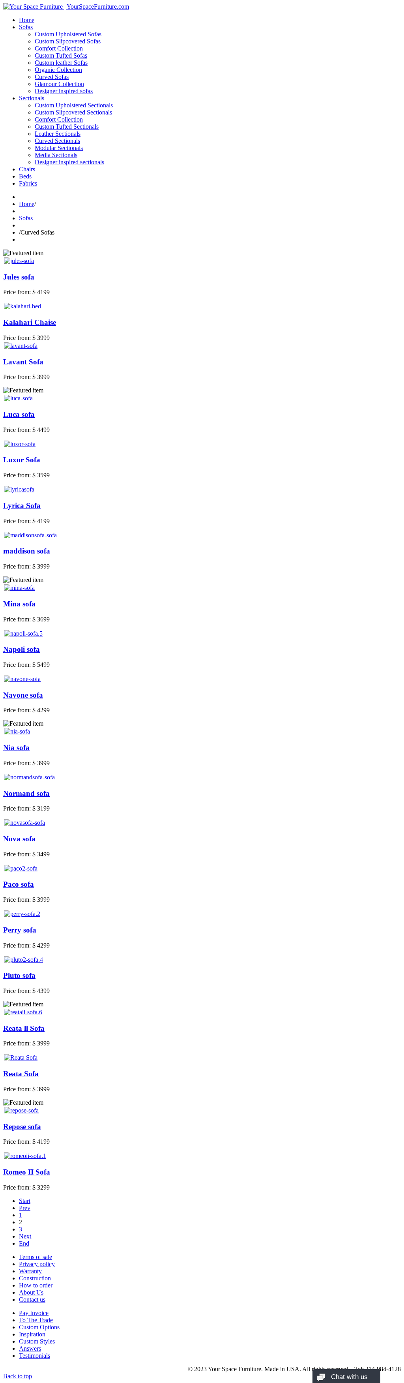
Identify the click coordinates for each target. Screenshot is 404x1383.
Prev (24, 1208)
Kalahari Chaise (29, 322)
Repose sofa (22, 1126)
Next (25, 1236)
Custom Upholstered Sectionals (74, 105)
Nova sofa (19, 839)
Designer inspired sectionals (69, 162)
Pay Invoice (34, 1313)
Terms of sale (35, 1257)
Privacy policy (37, 1264)
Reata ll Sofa (24, 1028)
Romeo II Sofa (26, 1172)
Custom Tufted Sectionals (67, 126)
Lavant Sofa (23, 362)
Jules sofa (18, 277)
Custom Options (39, 1327)
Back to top (17, 1376)
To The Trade (36, 1320)
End (24, 1243)
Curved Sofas (52, 76)
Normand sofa (26, 793)
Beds (25, 176)
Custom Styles (37, 1341)
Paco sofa (18, 884)
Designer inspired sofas (64, 91)
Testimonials (34, 1355)
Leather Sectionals (57, 133)
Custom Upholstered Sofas (68, 34)
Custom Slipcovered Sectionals (73, 112)
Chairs (27, 169)
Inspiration (32, 1334)
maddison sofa (26, 551)
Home (26, 20)
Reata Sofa (21, 1074)
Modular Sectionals (59, 147)
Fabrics (28, 183)
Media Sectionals (56, 155)
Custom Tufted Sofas (61, 55)
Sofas (26, 27)
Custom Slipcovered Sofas (68, 41)
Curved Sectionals (57, 140)
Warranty (30, 1271)
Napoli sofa (21, 649)
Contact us (32, 1299)
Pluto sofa (19, 975)
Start (24, 1200)
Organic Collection (58, 69)
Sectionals (31, 98)
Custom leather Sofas (61, 62)
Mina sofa (19, 604)
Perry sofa (19, 930)
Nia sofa (16, 747)
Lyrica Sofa (22, 505)
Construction (35, 1278)
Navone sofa (23, 695)
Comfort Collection (59, 48)
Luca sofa (19, 414)
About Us (31, 1292)
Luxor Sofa (21, 460)
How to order (35, 1285)
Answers (30, 1348)
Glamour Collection (59, 84)
